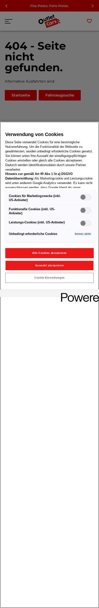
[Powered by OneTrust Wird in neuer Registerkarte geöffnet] (78, 294)
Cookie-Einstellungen (49, 277)
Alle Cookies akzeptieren (49, 252)
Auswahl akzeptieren (49, 265)
